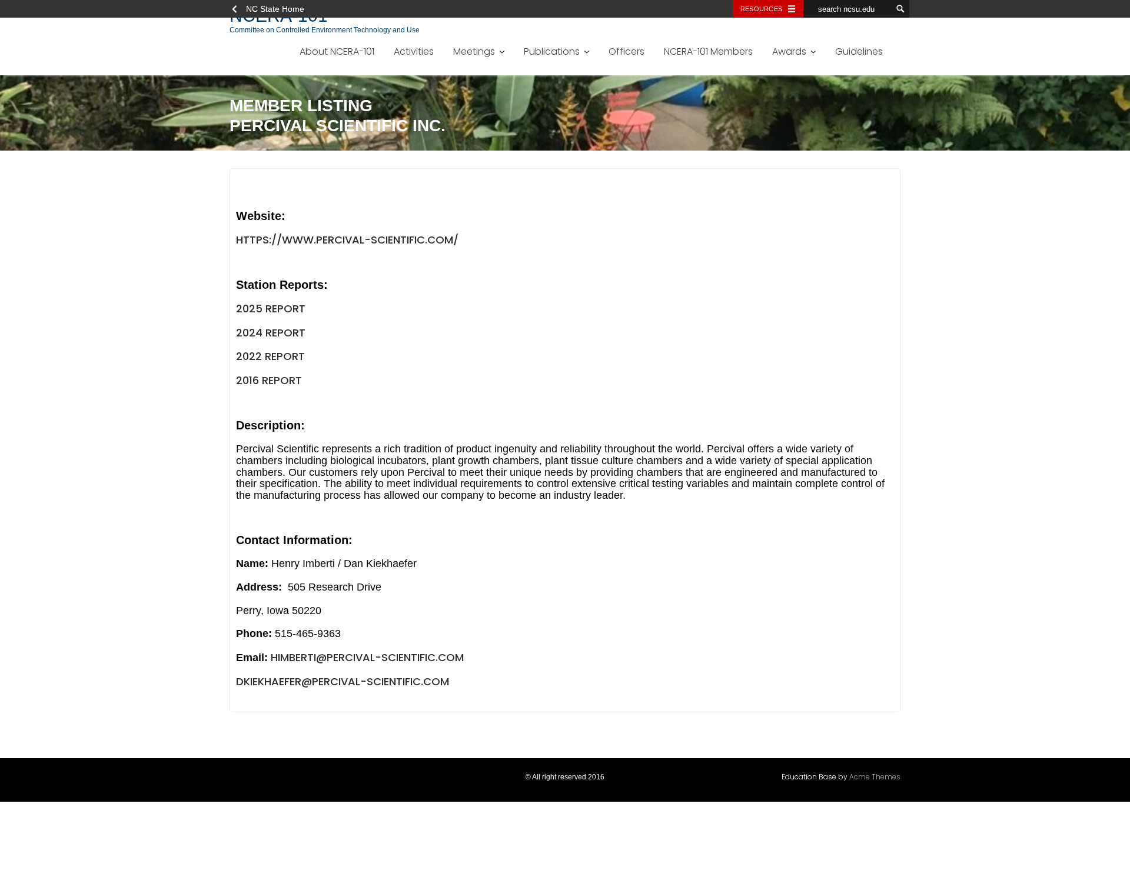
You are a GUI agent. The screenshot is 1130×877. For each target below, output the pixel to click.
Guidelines (859, 51)
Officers (626, 51)
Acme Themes (874, 777)
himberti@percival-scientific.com (367, 657)
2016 (247, 380)
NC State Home (275, 9)
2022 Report (270, 356)
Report (280, 380)
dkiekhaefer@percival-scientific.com (342, 681)
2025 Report (270, 308)
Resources (761, 8)
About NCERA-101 (337, 51)
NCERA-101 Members (708, 51)
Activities (414, 51)
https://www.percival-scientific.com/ (347, 239)
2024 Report (270, 332)
